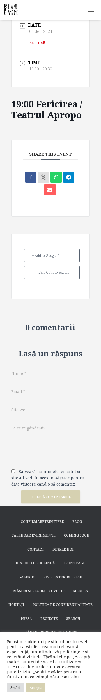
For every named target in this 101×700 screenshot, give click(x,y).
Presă (26, 618)
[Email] (50, 189)
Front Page (74, 563)
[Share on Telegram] (68, 177)
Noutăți (16, 604)
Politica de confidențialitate (63, 604)
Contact (35, 549)
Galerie (26, 577)
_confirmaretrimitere (41, 521)
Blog (77, 521)
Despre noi (63, 549)
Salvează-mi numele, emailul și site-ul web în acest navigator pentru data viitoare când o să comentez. (47, 478)
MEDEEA (80, 590)
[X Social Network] (43, 177)
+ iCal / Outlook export (52, 272)
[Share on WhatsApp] (56, 177)
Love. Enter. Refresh (62, 577)
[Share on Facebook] (30, 177)
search (73, 618)
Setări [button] (15, 687)
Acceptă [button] (36, 687)
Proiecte (49, 618)
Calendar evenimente (34, 535)
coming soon (76, 535)
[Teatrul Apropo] (13, 10)
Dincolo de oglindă (35, 563)
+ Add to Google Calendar (52, 255)
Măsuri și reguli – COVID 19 (39, 590)
